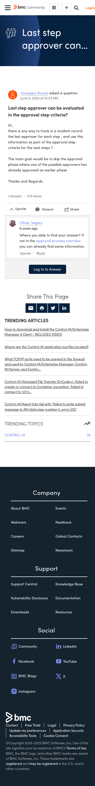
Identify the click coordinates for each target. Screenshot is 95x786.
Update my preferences (27, 730)
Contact (12, 725)
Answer (48, 209)
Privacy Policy (74, 725)
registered (14, 763)
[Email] (31, 308)
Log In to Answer (47, 269)
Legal (52, 725)
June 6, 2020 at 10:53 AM (39, 98)
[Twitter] (53, 308)
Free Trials (33, 725)
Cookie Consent (56, 735)
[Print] (42, 308)
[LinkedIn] (64, 308)
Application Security (68, 730)
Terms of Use (76, 748)
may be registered (43, 763)
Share (74, 209)
